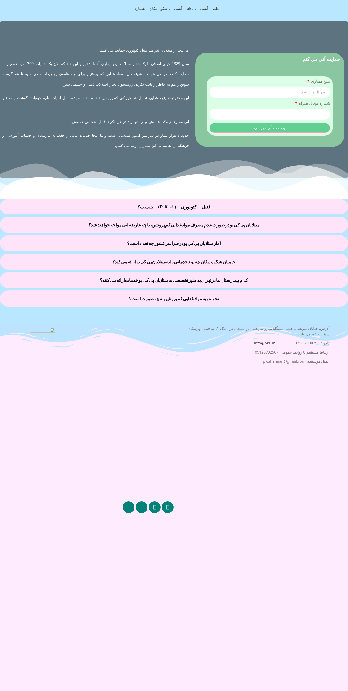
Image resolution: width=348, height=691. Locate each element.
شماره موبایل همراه (314, 103)
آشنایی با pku (197, 8)
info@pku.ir (264, 343)
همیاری (139, 8)
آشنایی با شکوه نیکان (165, 8)
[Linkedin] (155, 507)
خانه (216, 8)
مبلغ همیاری (320, 81)
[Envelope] (128, 507)
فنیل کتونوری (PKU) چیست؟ (174, 206)
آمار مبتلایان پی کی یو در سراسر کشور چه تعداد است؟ (174, 243)
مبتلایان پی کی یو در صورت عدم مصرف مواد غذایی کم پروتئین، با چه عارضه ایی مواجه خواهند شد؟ (174, 225)
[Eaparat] (141, 507)
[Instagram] (168, 507)
